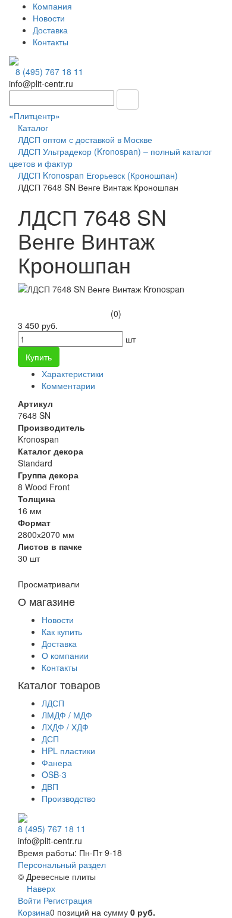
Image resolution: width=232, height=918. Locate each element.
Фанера (57, 762)
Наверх (39, 888)
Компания (52, 6)
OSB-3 (54, 774)
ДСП (50, 739)
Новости (49, 18)
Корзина (34, 912)
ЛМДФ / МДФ (67, 715)
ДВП (50, 786)
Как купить (62, 631)
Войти (30, 900)
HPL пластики (68, 751)
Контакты (50, 42)
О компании (65, 655)
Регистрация (67, 900)
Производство (69, 798)
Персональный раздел (62, 864)
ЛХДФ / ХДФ (65, 727)
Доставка (50, 30)
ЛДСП (53, 703)
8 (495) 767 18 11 (49, 71)
